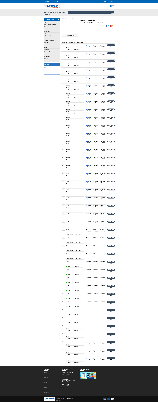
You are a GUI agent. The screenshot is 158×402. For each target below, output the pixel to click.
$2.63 (111, 247)
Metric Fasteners (47, 26)
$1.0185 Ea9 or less (89, 110)
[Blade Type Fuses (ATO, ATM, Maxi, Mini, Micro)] (70, 26)
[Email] (112, 26)
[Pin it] (110, 26)
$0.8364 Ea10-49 (96, 262)
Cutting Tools (46, 42)
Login (105, 1)
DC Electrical (46, 38)
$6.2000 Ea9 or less (89, 46)
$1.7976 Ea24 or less (89, 190)
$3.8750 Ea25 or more (103, 46)
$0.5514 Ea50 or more (103, 142)
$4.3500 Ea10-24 (96, 54)
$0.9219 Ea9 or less (89, 286)
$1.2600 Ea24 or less (89, 182)
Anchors (45, 47)
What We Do (46, 392)
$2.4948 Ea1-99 (96, 233)
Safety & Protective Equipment (49, 35)
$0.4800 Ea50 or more (103, 278)
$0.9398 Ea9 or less (89, 102)
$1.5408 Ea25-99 (96, 190)
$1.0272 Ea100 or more (103, 190)
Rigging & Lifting (47, 56)
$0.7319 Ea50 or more (103, 262)
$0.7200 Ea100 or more (103, 182)
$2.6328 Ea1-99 (96, 249)
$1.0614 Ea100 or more (103, 174)
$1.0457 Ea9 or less (89, 270)
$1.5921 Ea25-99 (96, 174)
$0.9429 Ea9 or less (89, 126)
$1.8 (111, 223)
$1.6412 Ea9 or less (89, 198)
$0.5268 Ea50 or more (103, 286)
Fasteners (45, 372)
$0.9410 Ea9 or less (89, 262)
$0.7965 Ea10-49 (96, 294)
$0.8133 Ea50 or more (103, 270)
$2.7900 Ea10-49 (96, 94)
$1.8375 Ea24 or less (89, 222)
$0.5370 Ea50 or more (103, 102)
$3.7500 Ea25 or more (103, 54)
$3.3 (111, 94)
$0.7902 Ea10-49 (96, 286)
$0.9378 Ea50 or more (103, 198)
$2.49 (111, 231)
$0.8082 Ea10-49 (96, 126)
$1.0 (111, 110)
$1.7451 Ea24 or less (89, 206)
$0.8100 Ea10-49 (96, 134)
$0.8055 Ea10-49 (96, 102)
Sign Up (111, 1)
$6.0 (111, 54)
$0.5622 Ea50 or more (103, 319)
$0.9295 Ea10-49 (96, 270)
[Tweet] (109, 26)
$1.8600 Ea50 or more (103, 94)
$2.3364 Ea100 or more (103, 233)
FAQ (44, 390)
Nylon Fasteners (47, 31)
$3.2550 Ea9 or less (89, 94)
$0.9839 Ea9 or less (89, 319)
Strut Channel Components (49, 40)
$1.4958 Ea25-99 (96, 206)
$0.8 (111, 279)
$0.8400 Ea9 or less (89, 278)
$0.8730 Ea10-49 (96, 110)
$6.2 (111, 46)
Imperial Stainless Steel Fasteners (50, 24)
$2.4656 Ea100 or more (103, 249)
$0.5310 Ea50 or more (103, 294)
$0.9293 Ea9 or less (89, 294)
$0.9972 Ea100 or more (103, 206)
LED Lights (46, 58)
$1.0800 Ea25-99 (96, 182)
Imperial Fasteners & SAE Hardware (50, 22)
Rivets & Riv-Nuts (47, 51)
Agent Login (58, 400)
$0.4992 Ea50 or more (103, 327)
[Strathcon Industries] (52, 6)
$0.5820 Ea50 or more (103, 110)
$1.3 (111, 215)
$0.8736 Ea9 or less (89, 327)
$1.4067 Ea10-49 (96, 198)
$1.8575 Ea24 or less (89, 174)
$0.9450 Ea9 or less (89, 134)
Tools (45, 33)
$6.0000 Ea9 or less (89, 54)
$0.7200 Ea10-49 (96, 278)
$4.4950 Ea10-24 (96, 46)
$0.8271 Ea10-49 (96, 142)
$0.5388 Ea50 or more (103, 126)
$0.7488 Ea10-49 (96, 327)
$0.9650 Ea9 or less (89, 142)
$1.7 (111, 207)
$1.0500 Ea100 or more (103, 222)
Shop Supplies (46, 49)
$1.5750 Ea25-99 (96, 222)
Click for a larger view (70, 35)
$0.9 (111, 102)
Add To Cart (111, 45)
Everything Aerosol (47, 54)
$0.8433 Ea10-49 (96, 319)
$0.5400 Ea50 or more (103, 134)
